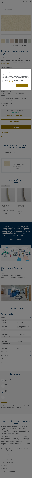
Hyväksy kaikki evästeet (22, 85)
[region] (16, 79)
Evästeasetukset (10, 85)
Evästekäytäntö (9, 81)
